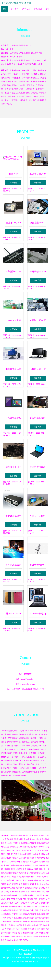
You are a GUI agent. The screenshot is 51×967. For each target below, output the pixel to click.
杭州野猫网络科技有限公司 (33, 880)
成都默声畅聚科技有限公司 (15, 936)
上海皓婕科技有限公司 (33, 925)
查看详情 (13, 183)
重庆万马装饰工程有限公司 (36, 907)
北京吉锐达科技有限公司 (30, 843)
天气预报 (13, 854)
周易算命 (31, 903)
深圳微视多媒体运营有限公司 (23, 933)
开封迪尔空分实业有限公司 (15, 907)
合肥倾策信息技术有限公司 (36, 899)
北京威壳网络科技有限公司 (19, 862)
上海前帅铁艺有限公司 (15, 925)
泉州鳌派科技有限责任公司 (31, 884)
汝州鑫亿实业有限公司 (19, 847)
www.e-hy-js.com (28, 684)
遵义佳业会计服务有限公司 (36, 839)
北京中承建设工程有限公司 (38, 835)
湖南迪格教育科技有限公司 (36, 936)
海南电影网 (20, 888)
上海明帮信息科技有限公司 (13, 869)
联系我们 (38, 9)
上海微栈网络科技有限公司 (11, 914)
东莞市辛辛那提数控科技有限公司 (31, 854)
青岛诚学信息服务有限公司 (35, 869)
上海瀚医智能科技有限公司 (16, 3)
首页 (5, 9)
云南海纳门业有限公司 (27, 858)
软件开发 (45, 910)
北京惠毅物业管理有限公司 (24, 918)
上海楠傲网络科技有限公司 (22, 921)
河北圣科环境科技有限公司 (26, 929)
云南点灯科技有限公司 (14, 880)
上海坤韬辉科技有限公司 (32, 910)
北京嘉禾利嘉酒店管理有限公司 (13, 839)
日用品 (25, 940)
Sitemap (36, 961)
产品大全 (26, 9)
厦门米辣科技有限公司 (36, 892)
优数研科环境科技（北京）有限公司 (15, 850)
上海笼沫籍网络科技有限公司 (36, 888)
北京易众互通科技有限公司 (13, 865)
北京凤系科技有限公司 (31, 914)
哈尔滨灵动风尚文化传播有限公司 (32, 873)
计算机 (32, 958)
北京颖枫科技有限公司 (19, 835)
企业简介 (14, 9)
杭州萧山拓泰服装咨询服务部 (14, 899)
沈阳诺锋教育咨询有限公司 (38, 847)
